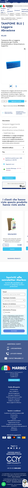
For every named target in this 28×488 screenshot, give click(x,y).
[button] (25, 49)
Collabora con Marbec (14, 400)
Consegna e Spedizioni (14, 395)
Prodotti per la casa (10, 18)
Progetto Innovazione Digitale (14, 424)
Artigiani (15, 2)
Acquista (12, 249)
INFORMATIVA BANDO (17, 482)
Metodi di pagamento (14, 393)
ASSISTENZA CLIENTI (14, 344)
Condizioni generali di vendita (14, 397)
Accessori (17, 10)
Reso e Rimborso (14, 391)
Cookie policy (14, 417)
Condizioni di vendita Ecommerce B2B (14, 413)
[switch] (25, 486)
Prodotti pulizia (14, 389)
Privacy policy (14, 415)
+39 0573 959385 (14, 375)
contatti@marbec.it (14, 376)
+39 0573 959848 (16, 354)
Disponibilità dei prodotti (14, 420)
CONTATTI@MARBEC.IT (15, 358)
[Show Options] (23, 300)
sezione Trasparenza (16, 476)
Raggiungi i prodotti (14, 258)
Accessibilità (14, 430)
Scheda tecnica (9, 178)
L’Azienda (8, 2)
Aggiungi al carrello (16, 101)
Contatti (14, 419)
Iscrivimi (14, 330)
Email (5, 291)
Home (2, 18)
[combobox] (13, 300)
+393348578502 (16, 348)
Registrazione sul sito (14, 422)
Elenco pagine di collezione (14, 402)
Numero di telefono (9, 304)
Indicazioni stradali (14, 380)
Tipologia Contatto (9, 298)
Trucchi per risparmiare (14, 399)
